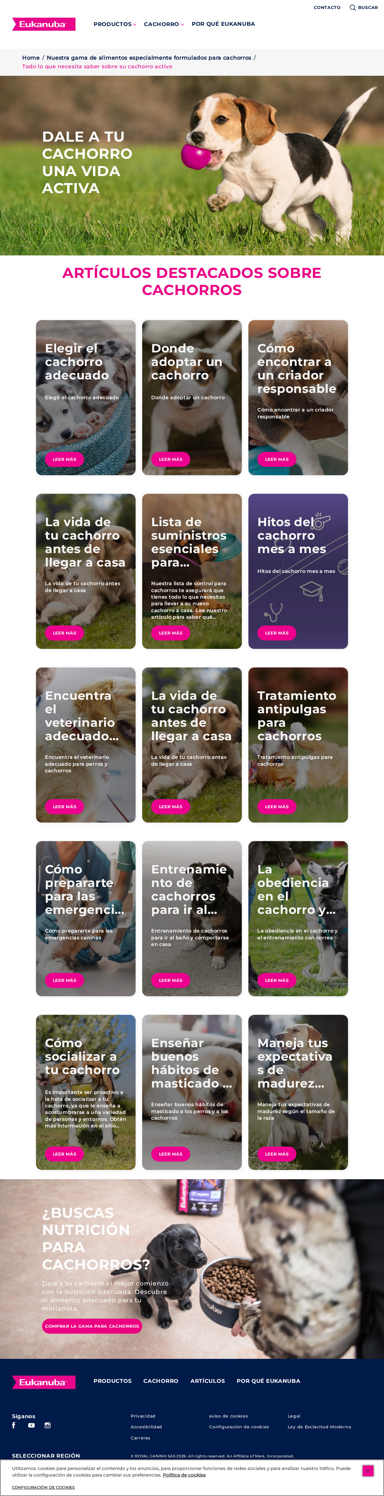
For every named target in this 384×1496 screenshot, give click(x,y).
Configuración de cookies (239, 1427)
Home (31, 57)
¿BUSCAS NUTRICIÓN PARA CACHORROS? (96, 1238)
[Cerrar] (368, 1470)
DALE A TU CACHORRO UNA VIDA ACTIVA (87, 162)
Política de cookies (184, 1475)
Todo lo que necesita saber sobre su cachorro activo (97, 66)
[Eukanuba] (44, 1382)
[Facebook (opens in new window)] (13, 1427)
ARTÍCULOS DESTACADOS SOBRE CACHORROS (192, 281)
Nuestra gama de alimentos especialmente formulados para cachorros (149, 57)
